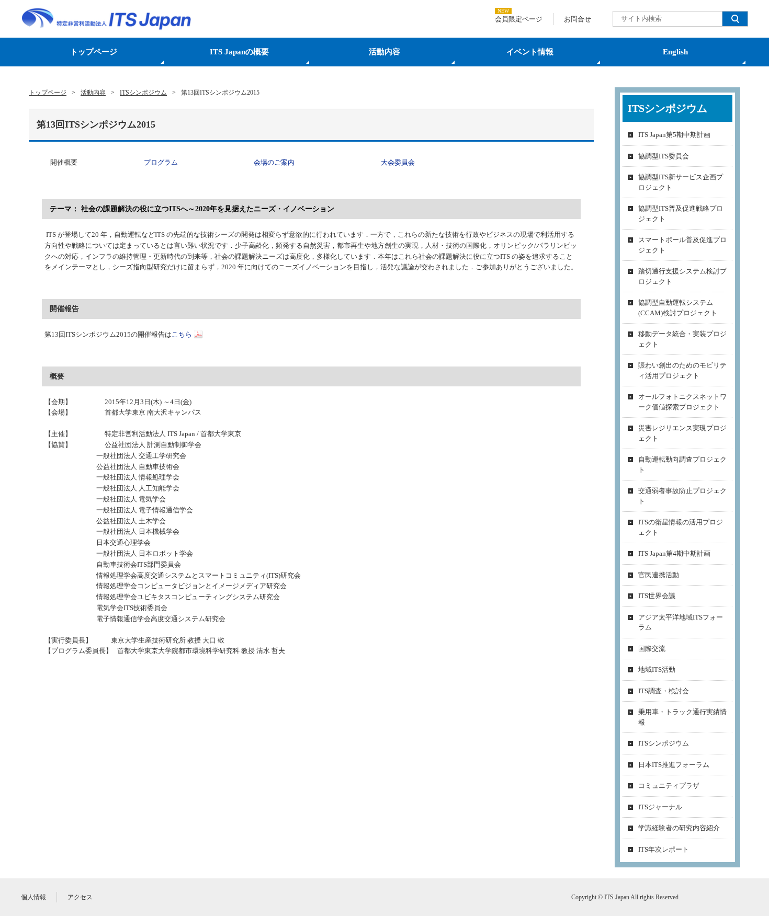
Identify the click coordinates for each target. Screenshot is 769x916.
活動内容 (384, 52)
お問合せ (577, 19)
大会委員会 (398, 162)
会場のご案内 (274, 162)
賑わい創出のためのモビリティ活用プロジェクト (682, 370)
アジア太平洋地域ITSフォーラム (680, 622)
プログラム (161, 162)
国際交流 (651, 648)
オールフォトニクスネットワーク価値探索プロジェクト (682, 402)
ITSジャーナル (660, 807)
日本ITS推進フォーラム (673, 765)
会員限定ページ (518, 19)
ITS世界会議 (656, 596)
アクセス (80, 897)
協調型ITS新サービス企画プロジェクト (680, 182)
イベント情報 (529, 52)
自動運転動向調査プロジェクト (682, 464)
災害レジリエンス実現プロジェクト (682, 433)
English (675, 52)
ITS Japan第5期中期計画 (674, 135)
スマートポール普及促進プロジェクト (682, 245)
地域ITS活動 (656, 669)
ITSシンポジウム (663, 743)
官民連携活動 (658, 575)
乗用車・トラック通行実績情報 (682, 717)
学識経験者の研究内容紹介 (679, 828)
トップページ (93, 52)
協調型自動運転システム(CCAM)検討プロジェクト (677, 308)
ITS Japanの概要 (239, 52)
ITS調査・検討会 (663, 691)
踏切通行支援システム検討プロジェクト (682, 276)
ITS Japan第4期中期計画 (674, 553)
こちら (182, 334)
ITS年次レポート (663, 849)
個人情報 (33, 897)
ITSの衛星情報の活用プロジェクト (680, 527)
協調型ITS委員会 (663, 156)
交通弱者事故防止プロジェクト (682, 496)
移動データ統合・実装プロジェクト (682, 339)
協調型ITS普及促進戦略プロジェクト (680, 213)
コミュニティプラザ (668, 785)
